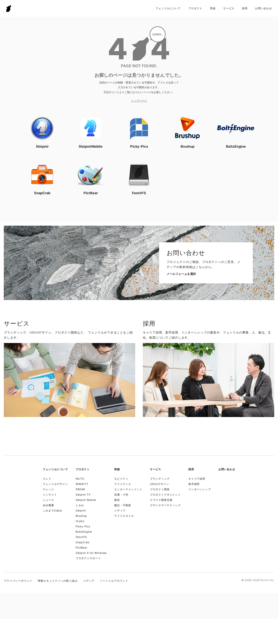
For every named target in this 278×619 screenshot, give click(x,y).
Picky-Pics (83, 526)
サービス (228, 8)
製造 (117, 499)
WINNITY (82, 484)
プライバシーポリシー (18, 580)
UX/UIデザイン (159, 484)
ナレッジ (48, 489)
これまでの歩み (52, 510)
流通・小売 (121, 494)
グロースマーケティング (165, 505)
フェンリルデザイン (55, 484)
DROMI (80, 489)
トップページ (139, 100)
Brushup (81, 515)
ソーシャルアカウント (114, 580)
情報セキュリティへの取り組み (58, 580)
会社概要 (48, 505)
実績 (213, 8)
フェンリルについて (168, 8)
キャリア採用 (196, 478)
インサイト (50, 494)
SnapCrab (82, 542)
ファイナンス (122, 484)
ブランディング (160, 478)
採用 (245, 8)
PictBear (81, 547)
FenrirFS (81, 537)
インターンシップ (199, 489)
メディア (119, 510)
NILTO (80, 478)
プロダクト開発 (160, 489)
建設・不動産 (122, 505)
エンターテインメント (128, 489)
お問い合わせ (263, 8)
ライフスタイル (124, 515)
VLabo (80, 521)
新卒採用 (194, 484)
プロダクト (195, 8)
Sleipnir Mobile (86, 499)
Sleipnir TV (83, 494)
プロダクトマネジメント (165, 494)
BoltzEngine (84, 531)
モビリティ (121, 478)
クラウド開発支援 (161, 499)
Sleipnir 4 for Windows (91, 552)
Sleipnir (81, 510)
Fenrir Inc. (8, 8)
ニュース (48, 499)
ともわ (80, 505)
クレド (47, 478)
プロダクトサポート (88, 558)
